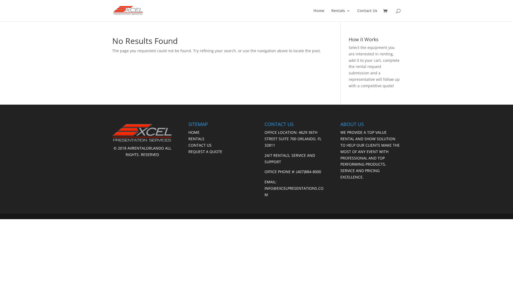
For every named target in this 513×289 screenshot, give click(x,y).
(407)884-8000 (308, 171)
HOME (194, 132)
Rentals (338, 11)
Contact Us (367, 11)
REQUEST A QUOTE (205, 151)
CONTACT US (200, 145)
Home (318, 11)
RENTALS (196, 138)
